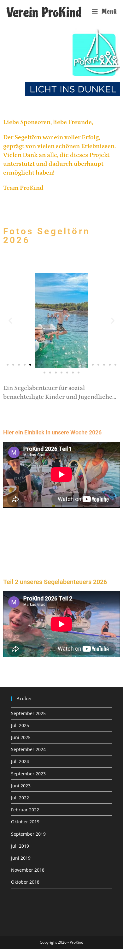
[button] (10, 321)
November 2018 (27, 870)
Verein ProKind (44, 12)
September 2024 (28, 749)
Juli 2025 (20, 725)
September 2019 (28, 834)
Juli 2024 (20, 761)
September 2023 (28, 774)
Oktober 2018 (25, 882)
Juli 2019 (20, 846)
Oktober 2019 (25, 822)
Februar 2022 (25, 810)
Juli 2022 (20, 798)
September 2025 (28, 713)
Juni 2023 (21, 786)
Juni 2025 (21, 737)
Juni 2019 (21, 858)
